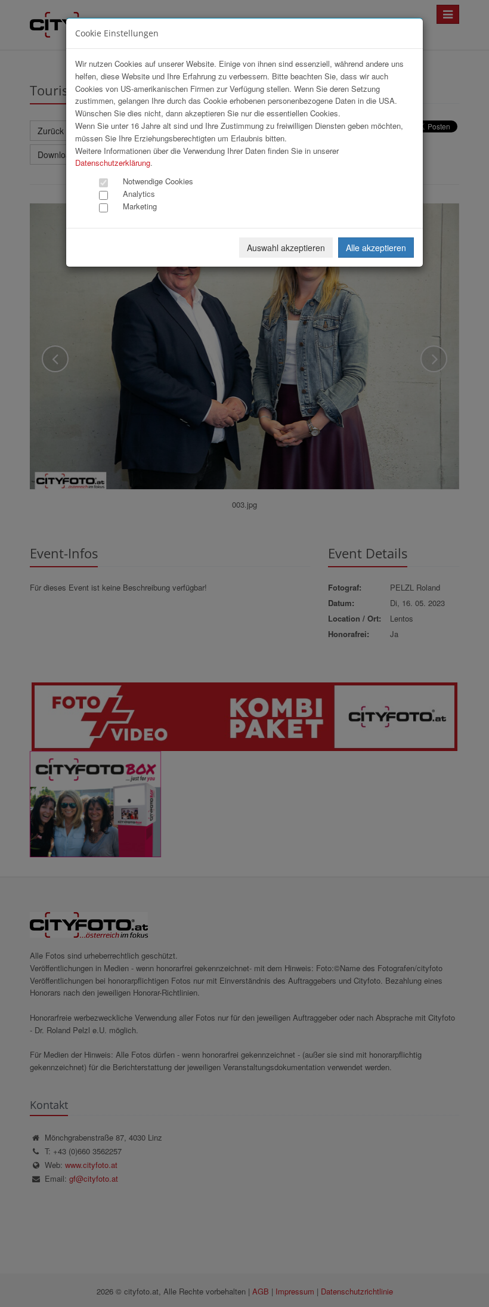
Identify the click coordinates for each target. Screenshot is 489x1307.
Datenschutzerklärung (112, 162)
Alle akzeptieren (376, 248)
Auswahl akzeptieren (286, 248)
